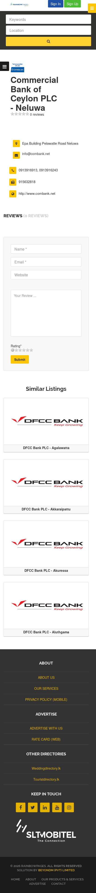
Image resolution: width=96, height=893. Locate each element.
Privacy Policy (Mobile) (46, 699)
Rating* (16, 345)
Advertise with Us (46, 728)
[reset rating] (12, 350)
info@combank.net (36, 153)
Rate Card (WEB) (46, 739)
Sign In (56, 3)
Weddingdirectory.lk (46, 768)
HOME (15, 879)
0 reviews (37, 114)
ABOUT (30, 879)
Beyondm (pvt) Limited (56, 870)
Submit (19, 359)
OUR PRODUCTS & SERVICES (62, 879)
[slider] (19, 114)
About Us (46, 677)
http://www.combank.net (37, 193)
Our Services (46, 688)
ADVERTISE (37, 884)
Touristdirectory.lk (46, 779)
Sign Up (72, 3)
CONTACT (58, 884)
